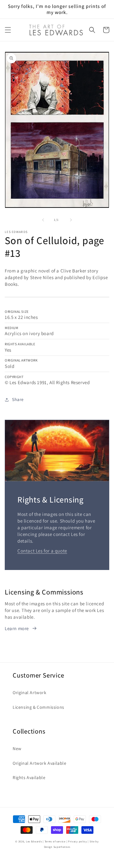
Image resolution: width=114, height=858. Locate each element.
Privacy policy (77, 841)
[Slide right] (71, 220)
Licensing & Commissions (38, 707)
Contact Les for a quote (42, 551)
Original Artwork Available (39, 763)
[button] (8, 30)
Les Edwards (34, 841)
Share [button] (18, 399)
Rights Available (29, 777)
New (17, 748)
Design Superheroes (57, 846)
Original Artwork (30, 692)
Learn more (17, 628)
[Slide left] (43, 220)
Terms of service (55, 841)
